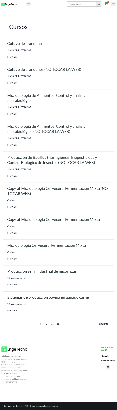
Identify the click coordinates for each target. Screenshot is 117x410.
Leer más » (12, 56)
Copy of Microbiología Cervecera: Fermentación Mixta (53, 219)
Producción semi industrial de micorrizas (42, 271)
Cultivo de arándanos (25, 43)
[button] (28, 4)
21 (58, 323)
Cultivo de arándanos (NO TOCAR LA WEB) (44, 69)
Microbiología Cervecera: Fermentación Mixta (46, 245)
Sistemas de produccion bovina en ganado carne (48, 297)
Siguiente (105, 323)
